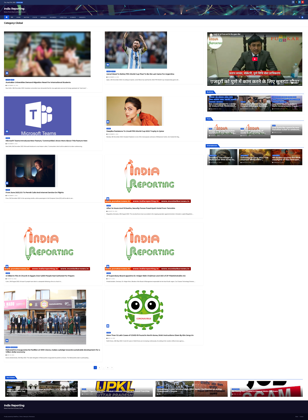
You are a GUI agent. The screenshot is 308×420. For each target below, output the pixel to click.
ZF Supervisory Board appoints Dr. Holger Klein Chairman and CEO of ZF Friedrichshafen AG (146, 276)
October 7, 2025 (88, 394)
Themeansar (31, 416)
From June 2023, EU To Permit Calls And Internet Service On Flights (35, 192)
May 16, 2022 (111, 338)
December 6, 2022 (113, 134)
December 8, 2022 (12, 143)
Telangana (233, 99)
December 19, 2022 (12, 85)
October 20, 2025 (13, 394)
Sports (113, 71)
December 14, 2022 (113, 77)
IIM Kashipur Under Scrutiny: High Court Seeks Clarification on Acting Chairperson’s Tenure (189, 390)
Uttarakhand (212, 101)
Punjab (211, 99)
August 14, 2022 (11, 278)
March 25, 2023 (246, 162)
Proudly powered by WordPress (11, 416)
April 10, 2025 (237, 394)
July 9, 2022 (111, 278)
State (35, 17)
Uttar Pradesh (235, 389)
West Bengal (220, 101)
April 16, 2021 (278, 132)
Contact (301, 416)
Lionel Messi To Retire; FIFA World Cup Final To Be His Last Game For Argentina (140, 74)
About (296, 416)
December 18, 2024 (215, 108)
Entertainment (212, 155)
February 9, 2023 (279, 162)
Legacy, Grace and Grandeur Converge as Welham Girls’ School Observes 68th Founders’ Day (41, 390)
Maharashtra (14, 347)
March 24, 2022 (246, 135)
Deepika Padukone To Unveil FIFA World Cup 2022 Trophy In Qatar (135, 131)
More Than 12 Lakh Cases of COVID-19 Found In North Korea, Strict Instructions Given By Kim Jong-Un (150, 335)
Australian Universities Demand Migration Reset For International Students (38, 82)
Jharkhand (211, 97)
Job (216, 97)
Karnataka (221, 97)
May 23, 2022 (10, 355)
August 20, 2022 (112, 211)
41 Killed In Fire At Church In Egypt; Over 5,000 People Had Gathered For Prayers (40, 276)
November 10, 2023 (215, 162)
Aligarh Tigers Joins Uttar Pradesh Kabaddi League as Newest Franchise (116, 391)
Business (53, 17)
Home (18, 17)
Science (73, 17)
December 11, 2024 (247, 108)
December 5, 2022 (12, 195)
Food (210, 128)
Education (9, 387)
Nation (26, 17)
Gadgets (82, 17)
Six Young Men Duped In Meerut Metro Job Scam (255, 391)
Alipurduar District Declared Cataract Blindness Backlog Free (254, 106)
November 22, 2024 (279, 108)
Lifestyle (63, 17)
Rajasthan (216, 99)
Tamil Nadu (227, 99)
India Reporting (14, 8)
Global (7, 79)
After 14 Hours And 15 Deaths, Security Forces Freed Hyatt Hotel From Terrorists (140, 208)
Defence (43, 17)
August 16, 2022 (215, 135)
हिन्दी (12, 17)
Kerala (226, 97)
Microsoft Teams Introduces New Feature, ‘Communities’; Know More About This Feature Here (46, 141)
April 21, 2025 (162, 394)
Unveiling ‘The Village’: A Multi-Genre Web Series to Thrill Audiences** (221, 159)
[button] (299, 17)
